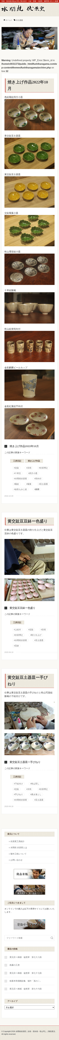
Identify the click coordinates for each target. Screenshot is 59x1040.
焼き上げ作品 (34, 461)
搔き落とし (36, 794)
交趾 (17, 468)
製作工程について (18, 854)
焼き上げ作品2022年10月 (24, 446)
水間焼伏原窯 (21, 479)
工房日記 (17, 461)
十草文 (18, 473)
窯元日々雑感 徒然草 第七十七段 (26, 973)
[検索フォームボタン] (52, 938)
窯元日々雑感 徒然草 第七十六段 (26, 989)
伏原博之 (44, 468)
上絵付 (18, 630)
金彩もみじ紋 (21, 489)
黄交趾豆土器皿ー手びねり (25, 762)
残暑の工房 (15, 965)
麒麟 (37, 489)
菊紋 (17, 484)
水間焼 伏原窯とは (18, 848)
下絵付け (19, 784)
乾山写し (35, 784)
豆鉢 (17, 646)
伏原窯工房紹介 (17, 841)
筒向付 (38, 479)
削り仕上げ (36, 635)
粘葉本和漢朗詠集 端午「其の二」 (26, 981)
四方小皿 (33, 473)
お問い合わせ (16, 860)
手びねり (19, 794)
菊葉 (29, 484)
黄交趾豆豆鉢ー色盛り (28, 521)
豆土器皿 (44, 484)
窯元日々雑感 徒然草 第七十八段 (26, 957)
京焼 (29, 468)
